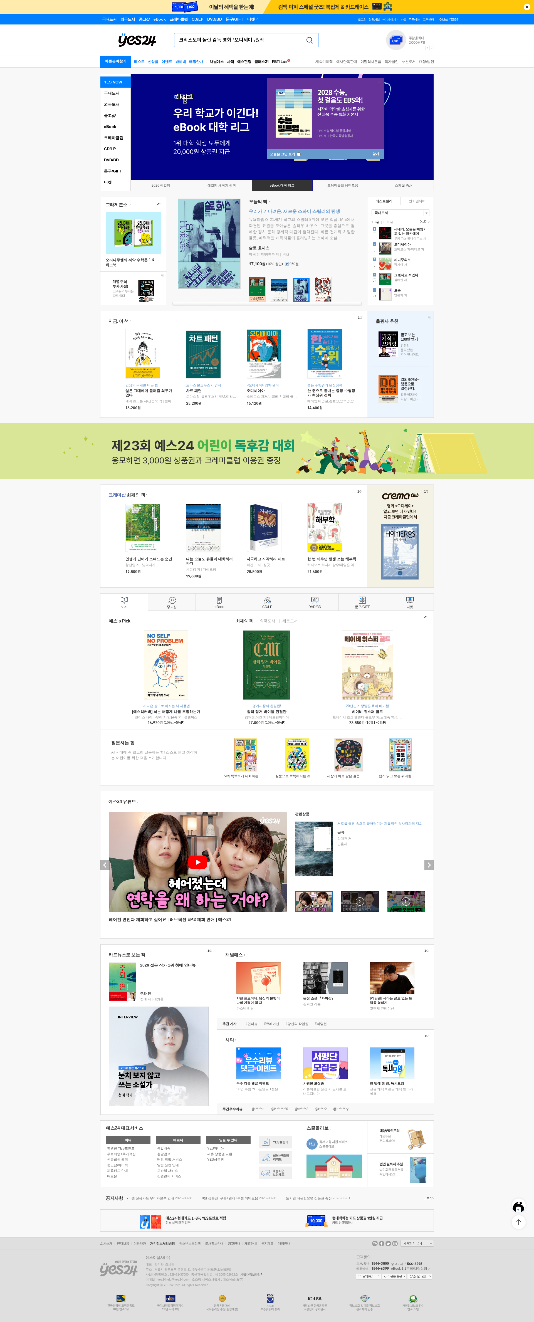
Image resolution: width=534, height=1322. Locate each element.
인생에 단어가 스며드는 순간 (148, 559)
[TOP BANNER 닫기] (527, 7)
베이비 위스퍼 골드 (367, 712)
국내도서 (112, 93)
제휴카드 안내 (117, 1171)
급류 (341, 832)
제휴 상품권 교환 (219, 1154)
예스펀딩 (244, 62)
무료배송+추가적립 (121, 1154)
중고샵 (110, 115)
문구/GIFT (113, 171)
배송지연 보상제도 (275, 1173)
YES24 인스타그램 (395, 1243)
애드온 (112, 1176)
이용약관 (140, 1244)
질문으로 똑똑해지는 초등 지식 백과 (302, 776)
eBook (110, 126)
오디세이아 (256, 391)
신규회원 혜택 (117, 1160)
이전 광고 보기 (427, 48)
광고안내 (234, 1244)
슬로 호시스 (259, 248)
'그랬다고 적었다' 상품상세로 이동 (400, 280)
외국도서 (112, 104)
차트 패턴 (194, 391)
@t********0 (279, 1109)
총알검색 (163, 1154)
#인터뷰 (252, 1024)
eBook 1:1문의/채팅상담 (409, 1269)
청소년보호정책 (190, 1244)
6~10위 (388, 222)
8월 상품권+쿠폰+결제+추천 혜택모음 (239, 1198)
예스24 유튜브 (122, 801)
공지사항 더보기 (428, 1198)
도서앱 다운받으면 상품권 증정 (318, 1198)
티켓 (108, 182)
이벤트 (167, 62)
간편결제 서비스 (169, 1176)
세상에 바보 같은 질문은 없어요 (350, 776)
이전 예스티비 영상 (105, 865)
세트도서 (290, 620)
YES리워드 (275, 1157)
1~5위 (375, 222)
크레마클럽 (113, 137)
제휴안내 (250, 1244)
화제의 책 (126, 495)
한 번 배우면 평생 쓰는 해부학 (331, 559)
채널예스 (234, 954)
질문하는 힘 (123, 742)
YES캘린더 (275, 1142)
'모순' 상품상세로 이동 (400, 295)
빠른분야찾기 (116, 61)
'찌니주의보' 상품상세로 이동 (400, 264)
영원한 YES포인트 (121, 1148)
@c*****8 (301, 1109)
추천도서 (409, 62)
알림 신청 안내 (168, 1165)
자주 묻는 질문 (394, 1277)
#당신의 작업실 (297, 1024)
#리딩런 (321, 1024)
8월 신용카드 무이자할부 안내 (161, 1198)
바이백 (180, 62)
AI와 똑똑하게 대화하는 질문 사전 (248, 776)
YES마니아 (215, 1148)
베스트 (139, 62)
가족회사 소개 (417, 1243)
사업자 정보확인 (250, 1274)
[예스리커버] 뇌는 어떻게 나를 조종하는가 (166, 712)
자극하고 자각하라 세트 (266, 559)
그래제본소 (117, 204)
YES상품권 (215, 1160)
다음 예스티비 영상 (429, 865)
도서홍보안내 (214, 1244)
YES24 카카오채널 (375, 1243)
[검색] (309, 40)
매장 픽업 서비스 (169, 1160)
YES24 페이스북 (381, 1243)
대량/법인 (426, 62)
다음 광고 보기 (431, 48)
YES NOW (113, 82)
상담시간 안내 (419, 1277)
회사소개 (106, 1244)
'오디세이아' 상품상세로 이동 (400, 249)
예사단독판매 (346, 62)
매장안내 (196, 62)
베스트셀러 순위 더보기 (423, 222)
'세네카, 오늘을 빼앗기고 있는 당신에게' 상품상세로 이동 (400, 234)
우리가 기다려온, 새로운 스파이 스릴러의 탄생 (294, 211)
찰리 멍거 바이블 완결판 (266, 712)
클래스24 (261, 62)
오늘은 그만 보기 (283, 154)
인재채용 (123, 1244)
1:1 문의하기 (368, 1277)
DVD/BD (111, 160)
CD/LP (110, 149)
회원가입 (374, 19)
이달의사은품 (370, 62)
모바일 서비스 (167, 1171)
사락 (230, 62)
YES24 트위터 (388, 1243)
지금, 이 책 (118, 321)
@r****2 (321, 1109)
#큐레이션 (271, 1024)
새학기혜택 (324, 62)
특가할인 (392, 62)
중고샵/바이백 (117, 1165)
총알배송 (163, 1148)
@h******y (340, 1109)
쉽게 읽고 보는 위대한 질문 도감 (402, 776)
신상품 (153, 62)
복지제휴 (267, 1244)
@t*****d (257, 1109)
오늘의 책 (258, 201)
